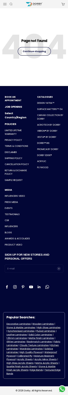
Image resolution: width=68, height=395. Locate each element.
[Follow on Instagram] (15, 287)
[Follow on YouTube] (31, 287)
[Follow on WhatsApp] (47, 287)
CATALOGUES (45, 97)
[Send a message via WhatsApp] (62, 389)
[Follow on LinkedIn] (39, 287)
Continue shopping (34, 51)
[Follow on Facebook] (7, 287)
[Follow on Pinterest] (23, 287)
